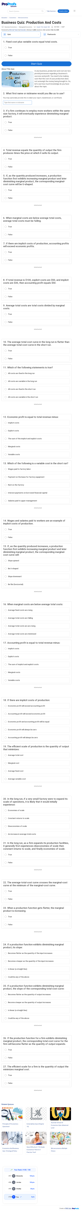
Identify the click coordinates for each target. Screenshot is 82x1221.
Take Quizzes (51, 11)
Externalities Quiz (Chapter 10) (35, 1125)
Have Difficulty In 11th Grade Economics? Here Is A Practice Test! (36, 1149)
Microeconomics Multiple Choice (59, 1150)
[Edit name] (21, 1197)
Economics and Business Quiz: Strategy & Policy (10, 1150)
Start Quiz (36, 63)
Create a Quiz (63, 11)
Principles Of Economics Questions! (10, 1125)
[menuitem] (51, 11)
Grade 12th (47, 27)
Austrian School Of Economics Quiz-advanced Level (59, 1125)
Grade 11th (40, 27)
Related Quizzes (8, 1104)
